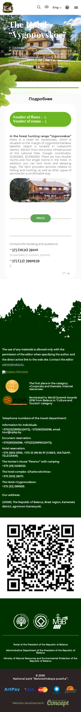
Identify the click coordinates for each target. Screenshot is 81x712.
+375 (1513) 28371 (12, 476)
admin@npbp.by (13, 364)
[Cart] (67, 7)
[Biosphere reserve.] (60, 627)
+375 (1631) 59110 (12, 452)
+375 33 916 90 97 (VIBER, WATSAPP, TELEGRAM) (36, 454)
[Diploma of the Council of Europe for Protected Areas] (21, 628)
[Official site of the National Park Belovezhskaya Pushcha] (8, 7)
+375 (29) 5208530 (13, 465)
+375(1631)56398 (41, 429)
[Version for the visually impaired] (46, 7)
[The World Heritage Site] (41, 628)
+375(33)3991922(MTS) (16, 429)
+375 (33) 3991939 (13, 486)
